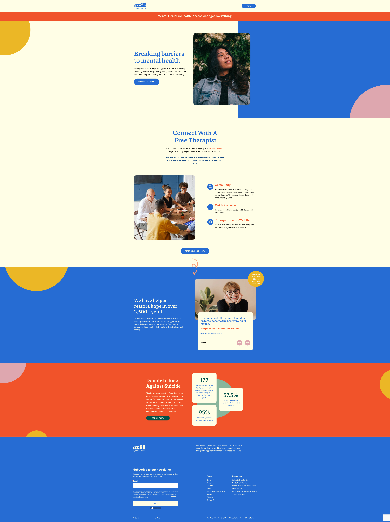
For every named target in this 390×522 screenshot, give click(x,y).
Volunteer (210, 497)
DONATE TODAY (158, 418)
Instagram (136, 518)
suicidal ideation (215, 148)
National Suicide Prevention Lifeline (244, 486)
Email (135, 481)
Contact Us (210, 500)
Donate (209, 494)
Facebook (157, 518)
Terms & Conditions (247, 518)
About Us (210, 486)
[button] (249, 6)
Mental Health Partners (240, 483)
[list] (225, 324)
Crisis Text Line (237, 489)
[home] (140, 5)
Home (209, 480)
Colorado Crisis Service (240, 480)
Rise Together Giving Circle (216, 491)
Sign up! (156, 503)
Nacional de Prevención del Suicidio (244, 491)
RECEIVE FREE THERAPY (148, 82)
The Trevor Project (238, 494)
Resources (210, 483)
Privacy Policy (233, 518)
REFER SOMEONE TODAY (195, 251)
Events (209, 489)
